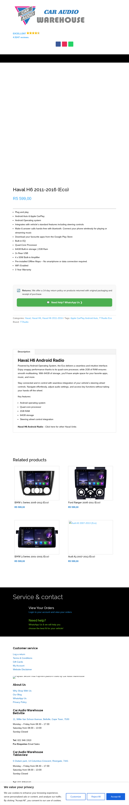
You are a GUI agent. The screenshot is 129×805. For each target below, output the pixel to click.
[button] (64, 35)
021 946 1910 (24, 740)
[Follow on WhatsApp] (70, 44)
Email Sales (34, 744)
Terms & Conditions (22, 658)
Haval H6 (36, 318)
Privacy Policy (20, 702)
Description (24, 351)
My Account (18, 665)
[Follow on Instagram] (64, 44)
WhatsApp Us (19, 698)
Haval (28, 318)
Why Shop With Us (22, 690)
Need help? (37, 620)
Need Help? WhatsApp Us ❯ (64, 302)
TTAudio (24, 322)
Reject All (96, 796)
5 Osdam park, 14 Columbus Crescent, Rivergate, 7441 (40, 761)
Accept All (116, 796)
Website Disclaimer (22, 669)
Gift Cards (18, 662)
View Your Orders (41, 608)
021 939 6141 (24, 782)
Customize (75, 796)
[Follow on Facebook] (58, 44)
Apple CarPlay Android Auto (84, 318)
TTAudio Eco (105, 318)
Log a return (19, 654)
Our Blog (17, 694)
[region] (64, 793)
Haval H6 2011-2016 (52, 318)
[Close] (126, 785)
